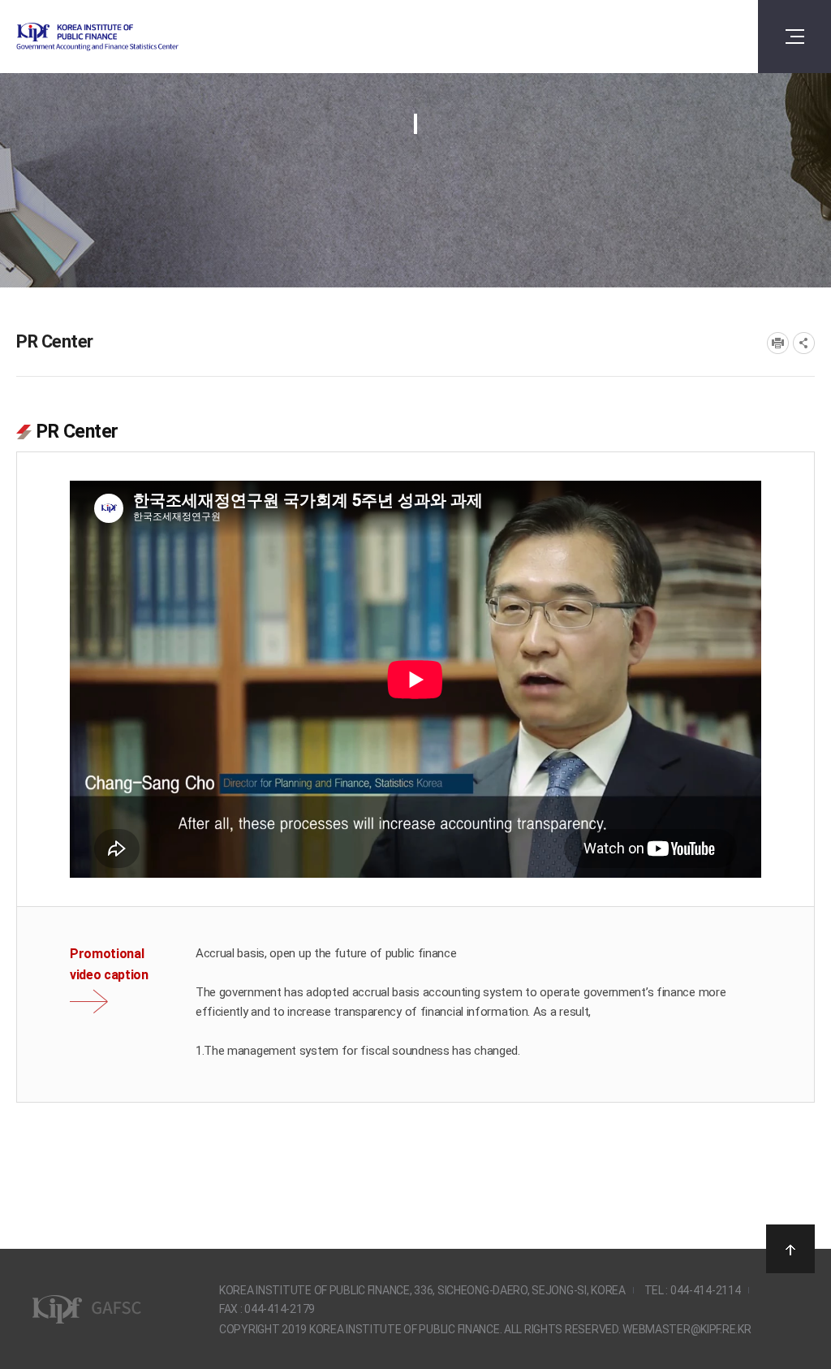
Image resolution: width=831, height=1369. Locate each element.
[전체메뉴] (794, 36)
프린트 (778, 343)
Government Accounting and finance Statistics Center (140, 36)
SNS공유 (804, 343)
